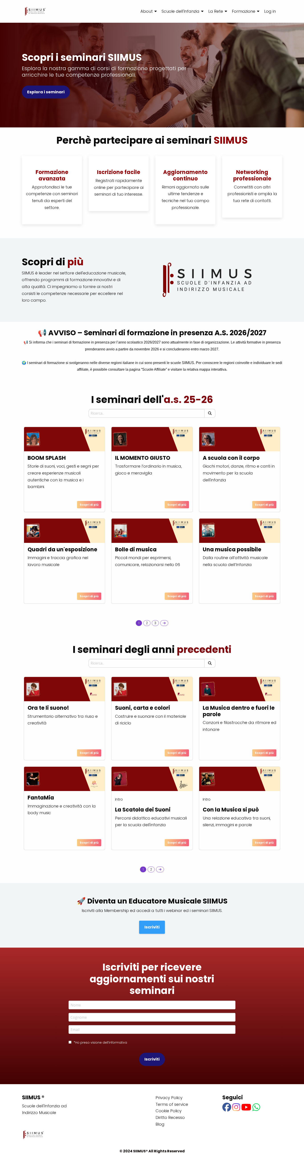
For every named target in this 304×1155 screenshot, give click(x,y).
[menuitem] (147, 11)
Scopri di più (89, 505)
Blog (160, 1124)
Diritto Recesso (170, 1117)
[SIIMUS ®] (35, 11)
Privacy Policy (169, 1097)
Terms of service (172, 1104)
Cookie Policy (169, 1111)
